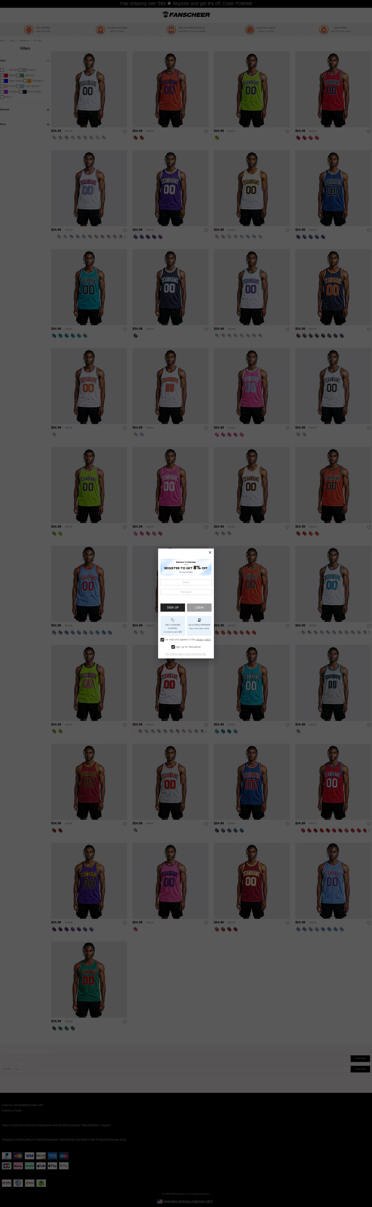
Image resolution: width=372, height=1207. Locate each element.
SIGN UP (172, 607)
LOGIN (199, 607)
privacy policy (203, 639)
